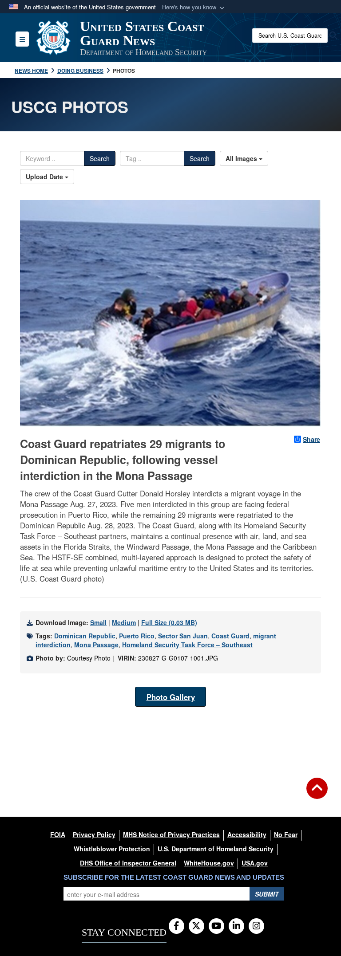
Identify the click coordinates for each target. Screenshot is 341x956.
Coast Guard (230, 635)
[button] (194, 7)
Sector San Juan (183, 635)
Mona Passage (96, 644)
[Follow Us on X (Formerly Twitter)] (196, 926)
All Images (242, 158)
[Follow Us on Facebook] (176, 926)
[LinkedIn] (236, 926)
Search (100, 158)
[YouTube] (216, 926)
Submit (267, 893)
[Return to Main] (317, 793)
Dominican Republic (84, 635)
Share (311, 439)
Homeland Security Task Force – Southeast (187, 644)
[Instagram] (256, 926)
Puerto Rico (137, 635)
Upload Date (45, 176)
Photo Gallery (171, 697)
